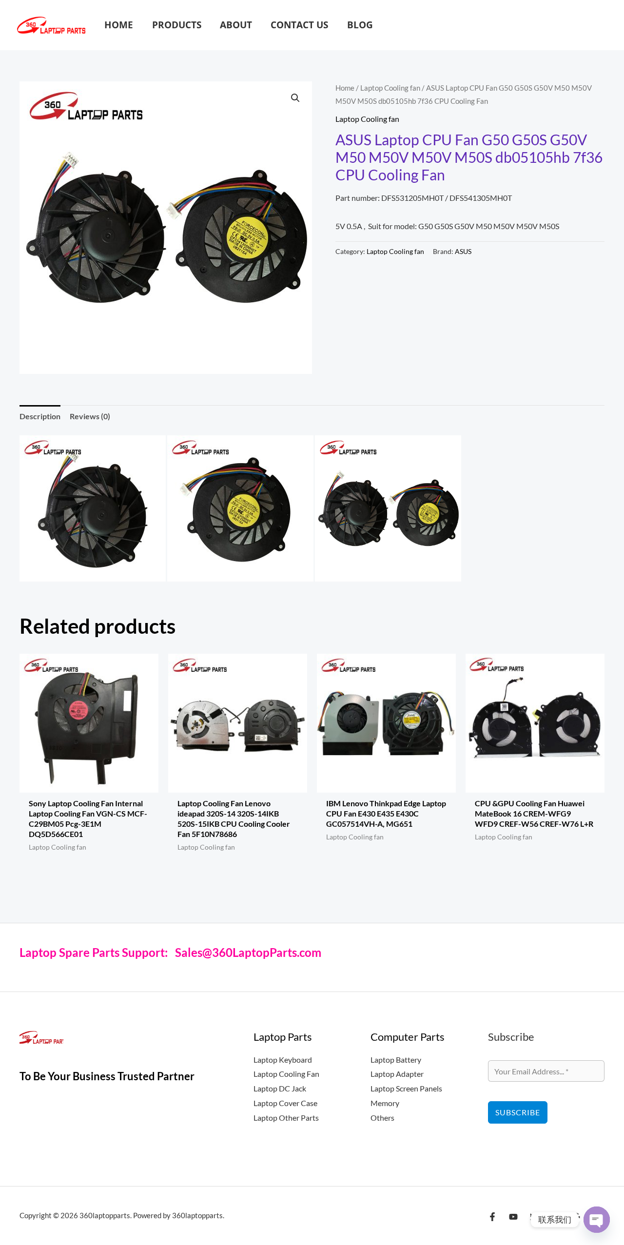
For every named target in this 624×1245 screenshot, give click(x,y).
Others (382, 1117)
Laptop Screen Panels (406, 1088)
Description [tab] (40, 416)
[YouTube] (513, 1216)
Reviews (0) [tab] (90, 416)
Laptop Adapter (397, 1073)
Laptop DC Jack (280, 1088)
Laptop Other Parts (286, 1117)
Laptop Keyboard (283, 1059)
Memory (384, 1103)
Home (344, 87)
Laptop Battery (395, 1059)
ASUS (463, 251)
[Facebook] (492, 1216)
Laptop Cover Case (285, 1103)
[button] (601, 25)
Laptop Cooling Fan (286, 1073)
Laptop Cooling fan (390, 87)
